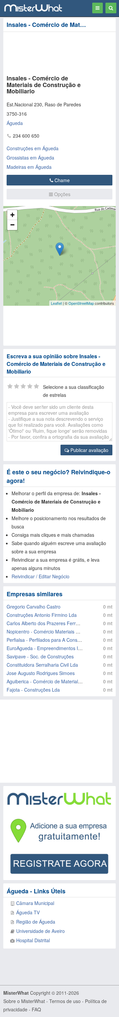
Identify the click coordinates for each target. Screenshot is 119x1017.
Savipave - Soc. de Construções (40, 656)
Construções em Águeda (33, 148)
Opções (61, 194)
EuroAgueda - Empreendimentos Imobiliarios (53, 648)
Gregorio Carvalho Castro (33, 606)
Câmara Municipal (35, 903)
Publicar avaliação (88, 450)
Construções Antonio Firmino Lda (42, 615)
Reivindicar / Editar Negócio (40, 576)
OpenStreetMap (81, 303)
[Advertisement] (52, 51)
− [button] (12, 225)
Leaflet (56, 303)
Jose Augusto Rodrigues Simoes (41, 673)
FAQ (36, 1009)
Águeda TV (28, 912)
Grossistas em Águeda (30, 157)
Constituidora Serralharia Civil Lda (42, 664)
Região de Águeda (35, 921)
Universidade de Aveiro (40, 931)
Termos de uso (65, 1001)
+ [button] (12, 215)
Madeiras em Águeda (29, 167)
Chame (61, 180)
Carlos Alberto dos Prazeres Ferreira (45, 623)
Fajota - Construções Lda (33, 689)
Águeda (15, 123)
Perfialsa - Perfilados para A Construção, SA (53, 639)
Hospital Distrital (33, 940)
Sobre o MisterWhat (24, 1001)
